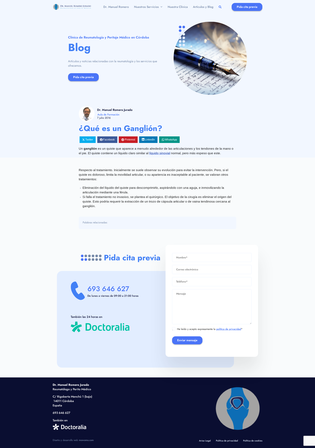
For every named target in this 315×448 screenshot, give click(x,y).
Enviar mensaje (187, 340)
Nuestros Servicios (146, 7)
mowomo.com (86, 440)
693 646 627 (108, 289)
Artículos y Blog (203, 7)
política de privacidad (228, 329)
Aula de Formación (108, 114)
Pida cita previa (247, 7)
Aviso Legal (205, 440)
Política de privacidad (227, 440)
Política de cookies (252, 440)
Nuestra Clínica (178, 7)
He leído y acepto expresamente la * (207, 329)
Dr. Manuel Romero (116, 7)
